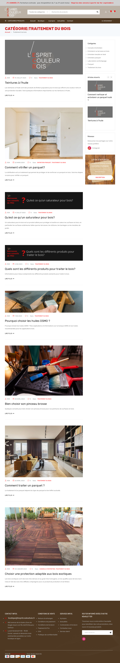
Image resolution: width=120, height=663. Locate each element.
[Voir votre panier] (113, 12)
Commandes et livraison (68, 625)
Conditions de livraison (46, 625)
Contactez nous (66, 628)
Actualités (63, 622)
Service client (65, 631)
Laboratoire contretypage (97, 61)
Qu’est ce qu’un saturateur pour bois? (30, 217)
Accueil (7, 32)
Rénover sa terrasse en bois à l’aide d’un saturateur (100, 125)
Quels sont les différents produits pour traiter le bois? (40, 269)
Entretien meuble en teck (97, 54)
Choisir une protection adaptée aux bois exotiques (38, 573)
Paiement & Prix (44, 628)
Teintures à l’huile (16, 82)
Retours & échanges (45, 618)
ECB (8, 78)
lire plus (8, 95)
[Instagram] (84, 639)
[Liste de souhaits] (109, 12)
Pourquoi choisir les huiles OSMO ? (27, 321)
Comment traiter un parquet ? (25, 485)
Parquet (91, 64)
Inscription (100, 177)
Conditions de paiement (46, 622)
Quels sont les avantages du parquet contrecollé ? (100, 101)
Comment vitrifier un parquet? (25, 167)
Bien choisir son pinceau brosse (26, 403)
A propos (63, 618)
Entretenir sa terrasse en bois (98, 51)
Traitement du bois (46, 78)
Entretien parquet (44, 162)
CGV (39, 631)
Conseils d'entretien (47, 569)
